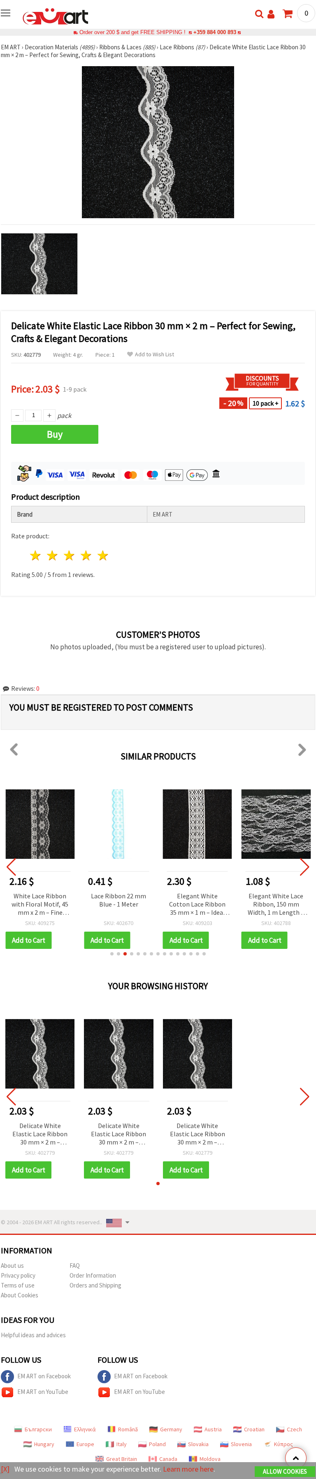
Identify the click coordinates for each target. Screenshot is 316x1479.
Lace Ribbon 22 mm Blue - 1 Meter (118, 900)
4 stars (86, 555)
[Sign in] (270, 14)
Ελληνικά (85, 1429)
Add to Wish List (154, 354)
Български (38, 1429)
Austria (213, 1429)
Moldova (210, 1459)
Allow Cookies (285, 1471)
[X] (5, 1469)
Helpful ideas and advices (33, 1335)
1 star (36, 555)
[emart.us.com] (55, 15)
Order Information (93, 1275)
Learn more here (188, 1469)
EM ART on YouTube (42, 1392)
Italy (121, 1444)
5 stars (103, 555)
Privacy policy (18, 1275)
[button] (112, 953)
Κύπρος (283, 1444)
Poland (157, 1444)
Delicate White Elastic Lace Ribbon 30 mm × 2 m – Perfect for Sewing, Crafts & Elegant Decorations (39, 1134)
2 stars (52, 555)
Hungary (44, 1444)
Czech (294, 1429)
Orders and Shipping (95, 1285)
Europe (85, 1444)
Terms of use (18, 1285)
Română (128, 1429)
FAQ (75, 1265)
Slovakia (198, 1444)
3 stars (69, 555)
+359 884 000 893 (214, 32)
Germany (171, 1429)
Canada (168, 1459)
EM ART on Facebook (44, 1376)
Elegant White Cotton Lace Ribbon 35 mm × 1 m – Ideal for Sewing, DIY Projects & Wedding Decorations (197, 905)
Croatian (254, 1429)
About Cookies (19, 1295)
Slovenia (241, 1444)
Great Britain (121, 1459)
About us (12, 1265)
